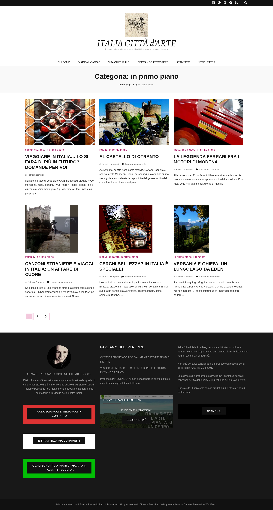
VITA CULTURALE (119, 62)
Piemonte (199, 257)
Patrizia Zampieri (35, 175)
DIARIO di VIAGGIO (89, 62)
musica (29, 257)
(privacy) (214, 411)
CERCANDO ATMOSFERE (153, 62)
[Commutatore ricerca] (245, 3)
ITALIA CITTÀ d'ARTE (136, 43)
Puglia (103, 149)
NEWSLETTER (206, 62)
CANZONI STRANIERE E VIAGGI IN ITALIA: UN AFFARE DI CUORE (59, 269)
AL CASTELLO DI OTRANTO (129, 156)
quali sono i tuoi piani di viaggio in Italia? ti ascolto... (59, 467)
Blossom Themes (183, 504)
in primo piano (55, 149)
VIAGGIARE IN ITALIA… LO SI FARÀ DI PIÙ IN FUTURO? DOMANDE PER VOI (56, 162)
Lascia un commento (135, 164)
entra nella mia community (59, 440)
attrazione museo (184, 149)
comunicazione (34, 149)
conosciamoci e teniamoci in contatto (59, 413)
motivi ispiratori (109, 257)
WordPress (211, 504)
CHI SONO (64, 62)
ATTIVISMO (183, 62)
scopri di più (137, 420)
